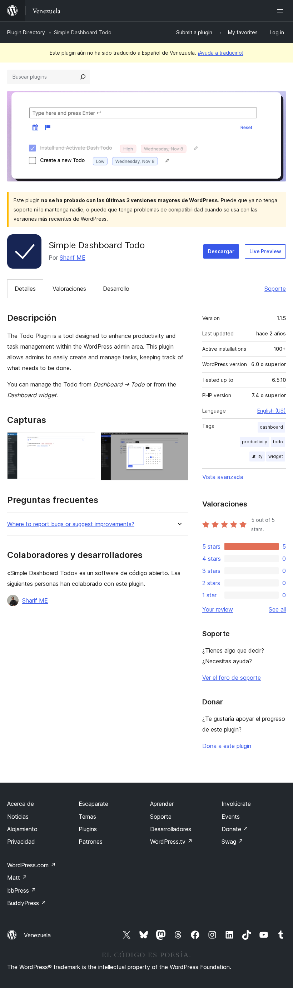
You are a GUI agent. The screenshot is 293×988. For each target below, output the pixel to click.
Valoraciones (69, 288)
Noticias (18, 816)
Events (231, 816)
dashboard (271, 427)
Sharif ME (72, 257)
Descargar (221, 251)
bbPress (21, 890)
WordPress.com (31, 865)
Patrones (91, 841)
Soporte (275, 288)
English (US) (271, 411)
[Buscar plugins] (83, 77)
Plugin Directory (26, 32)
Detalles (25, 288)
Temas (87, 816)
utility (257, 456)
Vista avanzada (222, 476)
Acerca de (20, 803)
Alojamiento (22, 829)
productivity (254, 441)
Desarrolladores (170, 829)
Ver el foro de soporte (231, 677)
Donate (235, 829)
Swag (232, 841)
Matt (17, 877)
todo (278, 441)
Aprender (162, 803)
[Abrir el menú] (281, 10)
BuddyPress (26, 903)
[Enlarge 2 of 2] (178, 441)
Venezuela (37, 935)
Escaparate (93, 803)
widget (275, 456)
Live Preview (265, 251)
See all (277, 609)
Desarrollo (116, 288)
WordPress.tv (171, 841)
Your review (217, 609)
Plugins (88, 829)
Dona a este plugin (226, 745)
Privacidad (21, 841)
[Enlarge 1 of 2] (85, 441)
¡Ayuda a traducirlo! (220, 53)
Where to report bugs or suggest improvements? (70, 524)
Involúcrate (236, 803)
